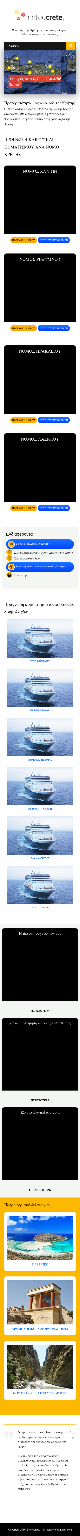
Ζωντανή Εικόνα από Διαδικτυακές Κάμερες (41, 566)
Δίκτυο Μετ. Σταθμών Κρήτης (33, 543)
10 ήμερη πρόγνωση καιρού (40, 933)
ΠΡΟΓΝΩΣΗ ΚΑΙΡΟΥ (23, 240)
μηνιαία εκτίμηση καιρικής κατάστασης (40, 1022)
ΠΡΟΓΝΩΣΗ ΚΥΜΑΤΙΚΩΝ (54, 240)
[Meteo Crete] (40, 15)
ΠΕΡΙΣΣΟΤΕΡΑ (40, 1010)
